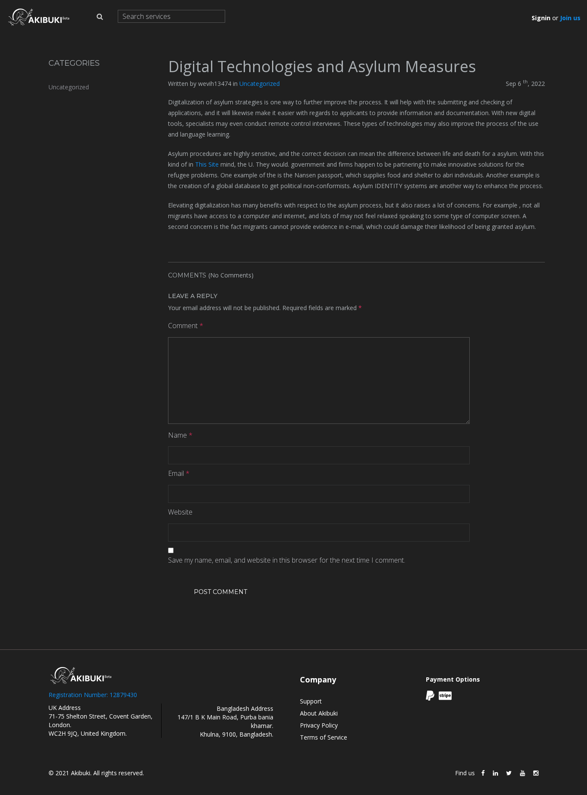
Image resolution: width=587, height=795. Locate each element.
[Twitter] (509, 773)
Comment (185, 325)
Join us (570, 18)
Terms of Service (323, 737)
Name (180, 435)
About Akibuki (319, 713)
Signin (541, 18)
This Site (207, 164)
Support (311, 701)
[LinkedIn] (495, 773)
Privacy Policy (319, 725)
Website (180, 512)
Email (179, 473)
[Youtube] (522, 773)
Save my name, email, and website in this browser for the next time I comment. (286, 560)
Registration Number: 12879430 (93, 695)
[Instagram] (535, 773)
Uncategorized (69, 87)
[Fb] (483, 773)
